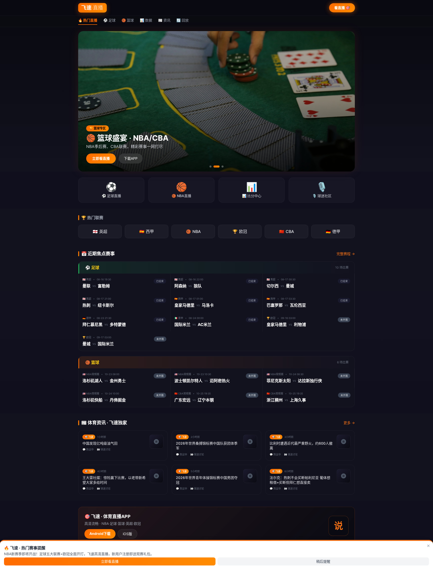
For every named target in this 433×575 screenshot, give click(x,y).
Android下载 (100, 533)
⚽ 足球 (109, 20)
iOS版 (127, 534)
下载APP (131, 158)
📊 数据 (146, 20)
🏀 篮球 (128, 20)
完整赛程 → (346, 254)
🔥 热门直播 (87, 20)
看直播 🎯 (342, 8)
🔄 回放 (182, 20)
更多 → (349, 423)
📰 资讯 (164, 20)
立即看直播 (101, 158)
